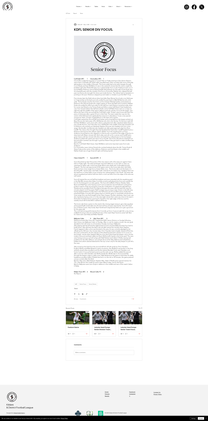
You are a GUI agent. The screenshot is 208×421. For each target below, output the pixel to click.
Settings (193, 418)
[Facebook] (194, 7)
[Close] (206, 418)
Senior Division (92, 284)
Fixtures (107, 394)
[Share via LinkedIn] (82, 294)
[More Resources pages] (131, 6)
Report (75, 13)
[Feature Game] (77, 317)
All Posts (68, 13)
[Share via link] (86, 294)
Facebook (132, 392)
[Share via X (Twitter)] (78, 294)
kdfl (76, 284)
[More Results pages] (90, 6)
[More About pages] (120, 6)
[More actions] (133, 25)
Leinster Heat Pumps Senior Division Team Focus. (102, 328)
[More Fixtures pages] (81, 6)
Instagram (132, 394)
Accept (201, 418)
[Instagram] (186, 7)
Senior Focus (83, 284)
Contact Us (157, 392)
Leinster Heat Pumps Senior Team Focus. (128, 328)
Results (107, 396)
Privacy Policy (158, 394)
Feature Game (73, 327)
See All (140, 308)
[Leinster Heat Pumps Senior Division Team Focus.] (104, 317)
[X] (201, 7)
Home (106, 392)
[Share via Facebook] (74, 294)
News (81, 13)
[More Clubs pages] (112, 6)
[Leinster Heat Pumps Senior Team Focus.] (130, 317)
